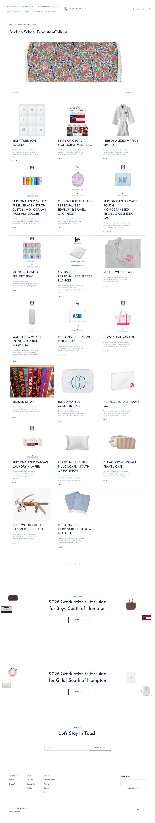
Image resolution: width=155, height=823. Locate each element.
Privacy (46, 784)
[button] (136, 9)
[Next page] (88, 564)
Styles (11, 780)
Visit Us (29, 788)
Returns (46, 792)
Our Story (30, 780)
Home (11, 24)
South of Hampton (21, 808)
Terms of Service (49, 780)
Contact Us (31, 784)
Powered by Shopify (14, 811)
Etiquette (12, 784)
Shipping (47, 788)
